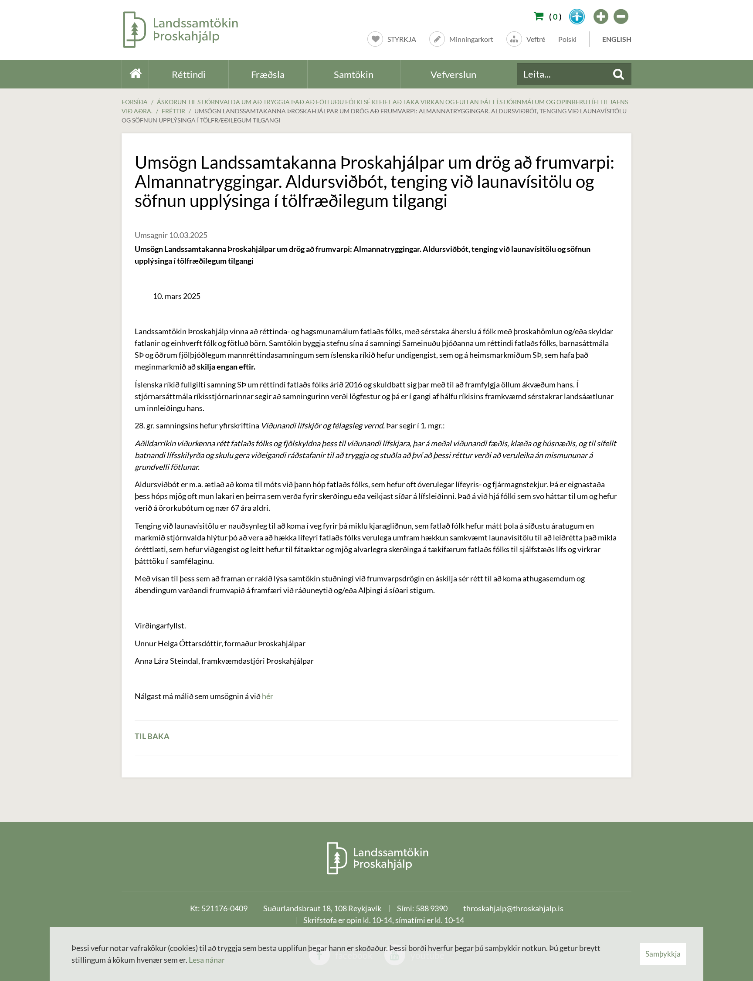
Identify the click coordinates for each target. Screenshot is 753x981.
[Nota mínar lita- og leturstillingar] (577, 16)
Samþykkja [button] (663, 953)
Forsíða (135, 101)
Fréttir (173, 111)
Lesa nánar (207, 959)
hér (267, 696)
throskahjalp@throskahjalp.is (513, 908)
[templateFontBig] (601, 16)
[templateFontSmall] (621, 16)
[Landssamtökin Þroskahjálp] (377, 857)
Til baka (152, 736)
